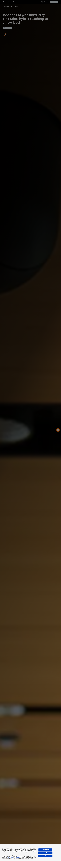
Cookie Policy (10, 857)
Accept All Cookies (45, 855)
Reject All (45, 852)
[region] (30, 852)
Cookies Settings (45, 849)
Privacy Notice (17, 857)
